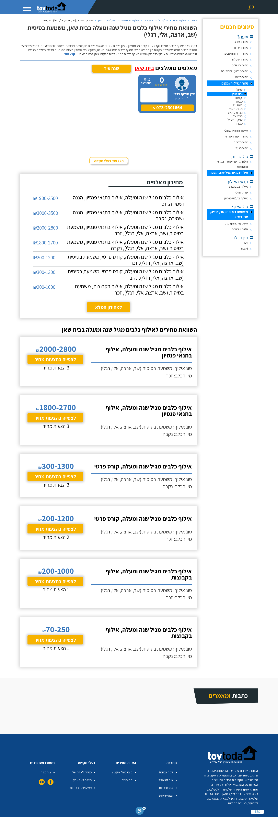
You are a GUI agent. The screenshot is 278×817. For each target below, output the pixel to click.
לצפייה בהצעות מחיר (55, 359)
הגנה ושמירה (240, 229)
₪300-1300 (44, 272)
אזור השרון (241, 47)
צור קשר (46, 772)
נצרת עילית (235, 112)
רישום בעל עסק (82, 780)
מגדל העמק (235, 109)
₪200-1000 (44, 287)
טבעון (239, 101)
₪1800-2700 (45, 242)
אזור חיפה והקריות (236, 136)
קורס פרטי (241, 192)
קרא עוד (69, 54)
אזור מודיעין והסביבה (234, 71)
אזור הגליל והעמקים (234, 83)
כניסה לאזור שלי (82, 772)
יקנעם (239, 98)
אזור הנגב (241, 148)
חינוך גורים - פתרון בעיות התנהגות (232, 164)
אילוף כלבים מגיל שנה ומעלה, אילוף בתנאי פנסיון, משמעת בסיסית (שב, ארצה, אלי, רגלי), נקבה (125, 245)
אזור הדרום (240, 142)
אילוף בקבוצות (238, 186)
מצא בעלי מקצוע (122, 772)
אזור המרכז (240, 41)
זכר (245, 242)
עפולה (239, 89)
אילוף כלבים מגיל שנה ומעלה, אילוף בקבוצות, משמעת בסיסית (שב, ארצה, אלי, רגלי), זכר (129, 289)
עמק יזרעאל (235, 120)
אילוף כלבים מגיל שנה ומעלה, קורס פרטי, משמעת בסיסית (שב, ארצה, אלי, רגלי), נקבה (126, 274)
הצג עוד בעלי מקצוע (109, 160)
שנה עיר (111, 68)
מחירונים (126, 780)
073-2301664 (168, 107)
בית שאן (237, 94)
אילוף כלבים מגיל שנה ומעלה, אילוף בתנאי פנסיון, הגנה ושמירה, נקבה (128, 215)
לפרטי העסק (182, 98)
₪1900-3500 (45, 198)
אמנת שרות (166, 788)
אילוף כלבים (179, 20)
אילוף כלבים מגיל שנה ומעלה (229, 172)
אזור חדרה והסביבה (235, 53)
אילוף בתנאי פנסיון (236, 198)
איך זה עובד (166, 780)
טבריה (239, 123)
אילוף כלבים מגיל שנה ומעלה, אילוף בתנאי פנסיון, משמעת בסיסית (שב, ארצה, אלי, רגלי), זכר (125, 230)
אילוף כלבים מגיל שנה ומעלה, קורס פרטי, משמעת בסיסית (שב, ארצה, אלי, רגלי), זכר (126, 260)
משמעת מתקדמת (236, 223)
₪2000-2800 (45, 227)
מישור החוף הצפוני (236, 130)
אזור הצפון (241, 77)
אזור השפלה (240, 59)
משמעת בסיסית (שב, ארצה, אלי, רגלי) (229, 214)
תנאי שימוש (166, 795)
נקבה (244, 248)
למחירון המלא (108, 307)
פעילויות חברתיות (81, 788)
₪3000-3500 (45, 213)
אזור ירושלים (240, 65)
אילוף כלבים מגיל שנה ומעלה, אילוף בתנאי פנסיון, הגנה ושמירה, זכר (128, 200)
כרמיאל (238, 116)
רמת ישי (237, 105)
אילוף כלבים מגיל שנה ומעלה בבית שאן (118, 20)
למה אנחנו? (166, 772)
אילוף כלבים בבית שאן (156, 20)
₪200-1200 (44, 257)
